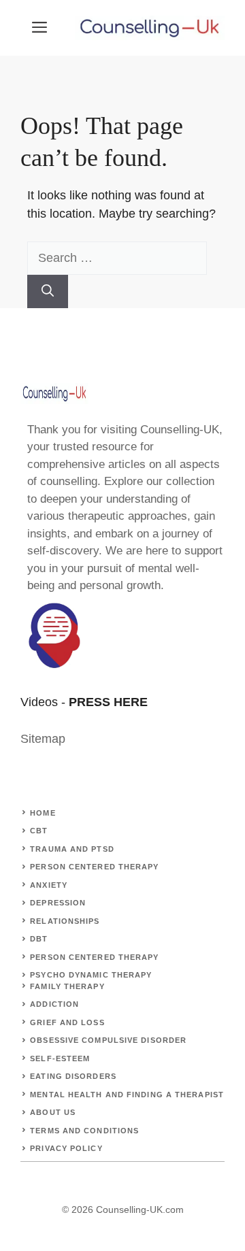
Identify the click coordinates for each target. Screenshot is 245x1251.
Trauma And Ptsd (72, 849)
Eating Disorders (73, 1076)
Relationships (64, 921)
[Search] (47, 291)
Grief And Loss (67, 1022)
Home (42, 813)
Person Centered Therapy (94, 867)
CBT (39, 831)
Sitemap (42, 739)
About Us (53, 1112)
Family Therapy (67, 986)
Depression (58, 903)
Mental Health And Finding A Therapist (127, 1094)
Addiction (54, 1004)
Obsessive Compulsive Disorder (108, 1040)
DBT (39, 939)
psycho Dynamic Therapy (91, 975)
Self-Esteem (60, 1058)
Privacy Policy (66, 1148)
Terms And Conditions (84, 1131)
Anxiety (48, 885)
